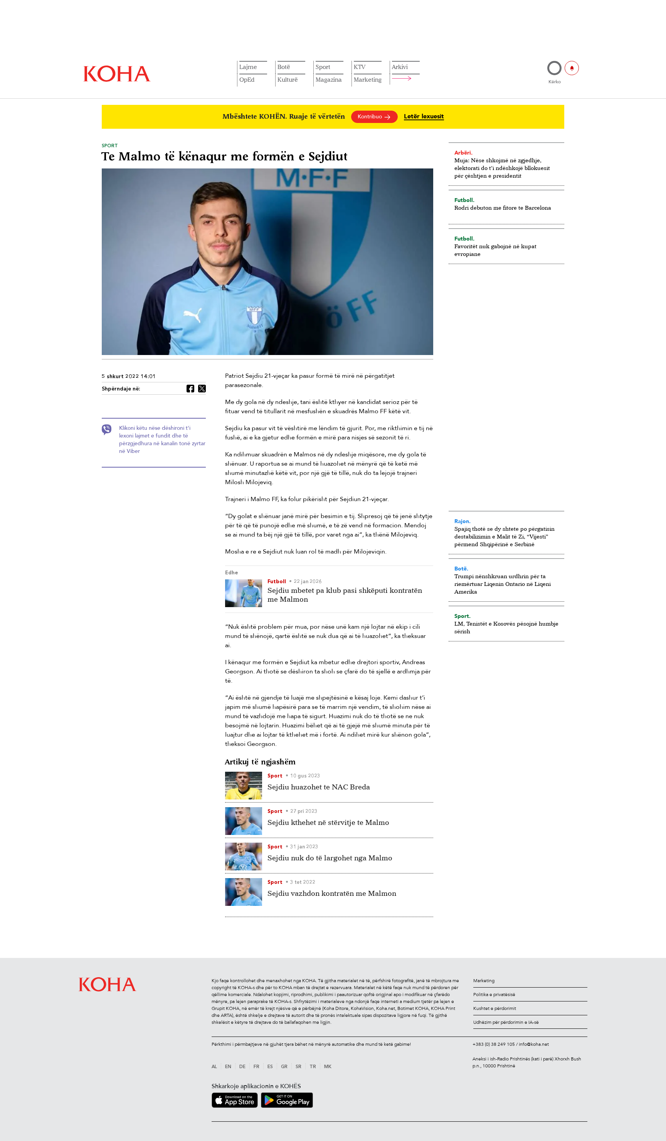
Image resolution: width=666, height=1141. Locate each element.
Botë (284, 67)
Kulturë (288, 79)
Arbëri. (463, 153)
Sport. (462, 616)
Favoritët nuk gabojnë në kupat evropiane (495, 250)
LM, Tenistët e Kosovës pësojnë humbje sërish (506, 627)
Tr (312, 1067)
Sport (323, 67)
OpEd (246, 79)
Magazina (329, 79)
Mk (327, 1067)
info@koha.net (534, 1044)
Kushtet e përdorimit (494, 1008)
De (242, 1067)
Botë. (461, 568)
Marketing (368, 79)
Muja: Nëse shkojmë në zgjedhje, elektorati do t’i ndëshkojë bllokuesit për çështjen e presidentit (502, 168)
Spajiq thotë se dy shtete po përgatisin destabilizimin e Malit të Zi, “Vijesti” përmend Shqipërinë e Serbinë (504, 536)
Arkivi (400, 67)
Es (270, 1067)
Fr (256, 1067)
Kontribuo (370, 116)
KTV (359, 67)
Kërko (554, 81)
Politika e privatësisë (494, 994)
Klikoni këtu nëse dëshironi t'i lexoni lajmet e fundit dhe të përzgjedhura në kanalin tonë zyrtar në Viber (162, 439)
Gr (284, 1067)
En (228, 1067)
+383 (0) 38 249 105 (494, 1044)
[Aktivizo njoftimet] (572, 68)
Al (214, 1067)
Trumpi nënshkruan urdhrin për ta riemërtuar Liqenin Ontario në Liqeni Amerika (502, 584)
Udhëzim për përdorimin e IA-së (506, 1022)
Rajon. (462, 521)
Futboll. (464, 200)
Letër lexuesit (424, 116)
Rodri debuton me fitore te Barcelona (502, 207)
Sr (298, 1067)
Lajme (248, 67)
